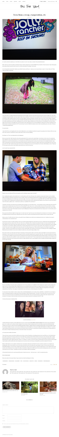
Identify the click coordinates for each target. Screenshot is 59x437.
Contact (24, 1)
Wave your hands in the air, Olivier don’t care (10, 390)
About (20, 1)
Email (3, 418)
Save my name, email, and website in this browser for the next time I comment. (16, 423)
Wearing (15, 1)
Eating (11, 1)
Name (3, 415)
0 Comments (4, 364)
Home (3, 1)
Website (3, 420)
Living (7, 1)
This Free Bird (13, 370)
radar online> (33, 319)
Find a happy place (24, 393)
